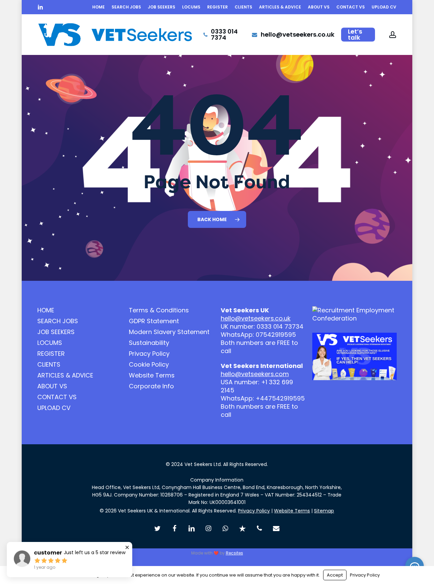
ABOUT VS (52, 386)
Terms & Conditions (159, 310)
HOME (45, 310)
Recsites (234, 553)
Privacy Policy (149, 354)
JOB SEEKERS (56, 332)
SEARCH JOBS (57, 321)
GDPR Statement (154, 321)
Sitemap (324, 510)
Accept (335, 575)
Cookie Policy (149, 365)
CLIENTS (48, 365)
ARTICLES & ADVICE (65, 375)
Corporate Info (151, 386)
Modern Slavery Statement (169, 332)
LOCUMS (49, 343)
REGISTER (51, 354)
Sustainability (149, 343)
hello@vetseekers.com (255, 374)
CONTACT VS (57, 397)
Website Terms (152, 375)
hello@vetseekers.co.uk (256, 318)
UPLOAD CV (54, 408)
